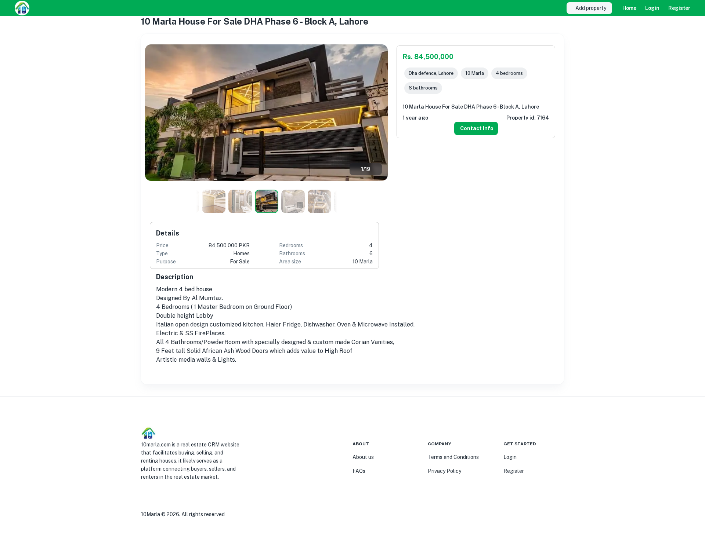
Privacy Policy (444, 471)
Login (652, 8)
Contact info (477, 128)
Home (629, 8)
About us (363, 457)
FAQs (358, 471)
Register (679, 8)
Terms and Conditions (453, 457)
